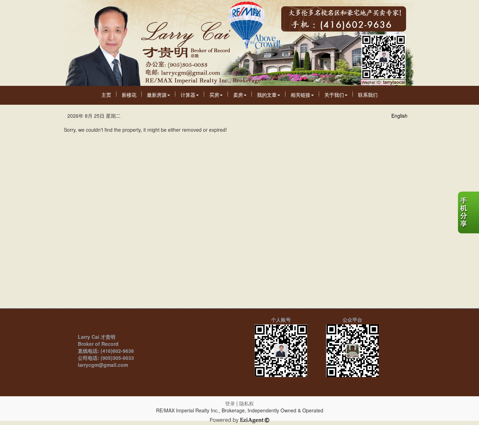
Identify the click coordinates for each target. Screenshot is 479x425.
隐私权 (246, 403)
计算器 (188, 94)
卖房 (238, 94)
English (399, 115)
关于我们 (334, 94)
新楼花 (129, 94)
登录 (230, 403)
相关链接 (300, 94)
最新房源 (157, 94)
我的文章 (267, 94)
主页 (106, 94)
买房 (214, 94)
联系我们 (368, 94)
